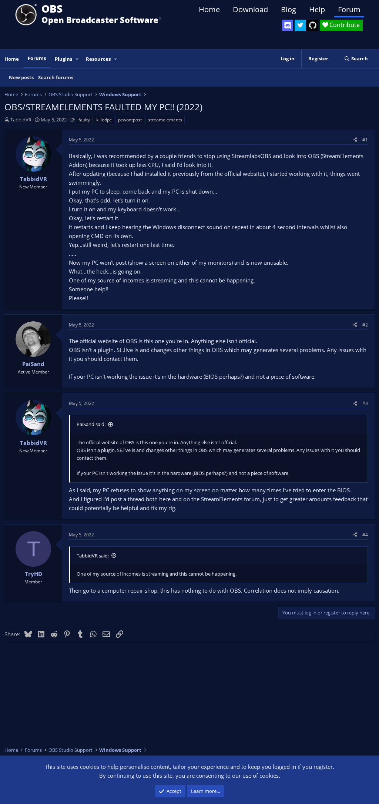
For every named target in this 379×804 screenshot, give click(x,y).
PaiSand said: (91, 424)
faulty (84, 120)
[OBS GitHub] (312, 25)
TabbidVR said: (93, 555)
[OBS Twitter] (300, 25)
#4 (365, 535)
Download (250, 9)
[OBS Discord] (287, 25)
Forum (349, 9)
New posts (21, 77)
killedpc (104, 120)
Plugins (63, 59)
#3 (365, 403)
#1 (365, 140)
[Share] (355, 139)
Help (317, 9)
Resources (98, 59)
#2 (365, 325)
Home (209, 9)
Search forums (55, 77)
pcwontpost (130, 120)
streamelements (165, 120)
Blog (288, 9)
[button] (77, 59)
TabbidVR (20, 119)
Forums (37, 58)
